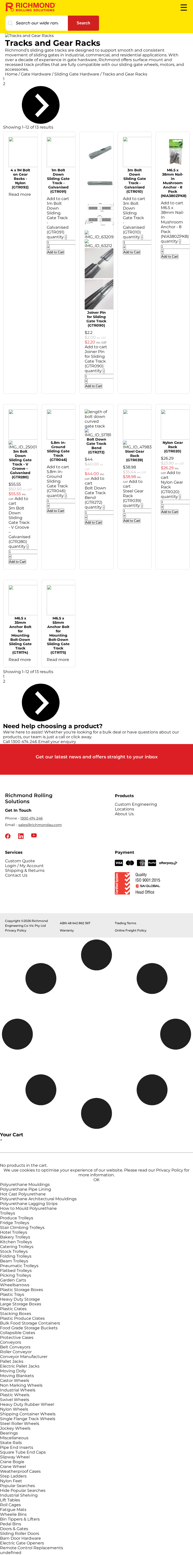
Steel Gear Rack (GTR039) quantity (133, 498)
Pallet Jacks (11, 1361)
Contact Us (16, 875)
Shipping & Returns (24, 870)
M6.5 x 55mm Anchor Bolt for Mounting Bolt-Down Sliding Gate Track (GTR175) (58, 635)
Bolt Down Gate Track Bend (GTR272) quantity (95, 498)
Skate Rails (11, 1442)
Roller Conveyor (16, 1351)
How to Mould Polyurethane (28, 1208)
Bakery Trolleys (15, 1237)
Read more (20, 194)
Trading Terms (125, 923)
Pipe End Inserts (16, 1447)
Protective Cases (16, 1337)
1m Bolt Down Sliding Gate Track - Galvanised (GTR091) (58, 181)
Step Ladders (13, 1476)
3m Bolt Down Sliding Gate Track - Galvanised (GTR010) (134, 181)
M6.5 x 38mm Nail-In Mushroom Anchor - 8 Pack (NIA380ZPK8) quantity (175, 224)
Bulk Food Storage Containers (30, 1323)
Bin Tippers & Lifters (20, 1519)
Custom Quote (20, 861)
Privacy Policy (15, 930)
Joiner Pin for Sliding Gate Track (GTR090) (96, 319)
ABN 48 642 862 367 (75, 923)
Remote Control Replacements (31, 1547)
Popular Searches (17, 1485)
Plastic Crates (13, 1308)
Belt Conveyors (15, 1347)
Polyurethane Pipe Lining (25, 1189)
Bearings (9, 1433)
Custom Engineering (136, 804)
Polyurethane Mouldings (25, 1184)
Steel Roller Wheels (19, 1423)
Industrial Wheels (17, 1390)
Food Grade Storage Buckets (29, 1328)
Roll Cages (10, 1504)
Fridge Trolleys (14, 1222)
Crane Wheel (13, 1466)
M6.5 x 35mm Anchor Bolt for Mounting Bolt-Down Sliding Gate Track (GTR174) (20, 635)
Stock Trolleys (14, 1251)
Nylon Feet (11, 1481)
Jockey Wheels (15, 1428)
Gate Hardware (36, 74)
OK (96, 1179)
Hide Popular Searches (22, 1490)
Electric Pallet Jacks (19, 1366)
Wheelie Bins (13, 1514)
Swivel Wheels (14, 1399)
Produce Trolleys (16, 1218)
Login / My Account (24, 865)
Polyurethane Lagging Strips (29, 1203)
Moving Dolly (13, 1371)
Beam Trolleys (14, 1261)
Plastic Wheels (14, 1394)
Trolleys (7, 1213)
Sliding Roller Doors (19, 1533)
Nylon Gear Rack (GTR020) (173, 446)
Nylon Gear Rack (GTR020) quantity (172, 489)
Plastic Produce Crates (22, 1318)
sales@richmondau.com (40, 825)
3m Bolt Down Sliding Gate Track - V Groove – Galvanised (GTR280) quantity (19, 527)
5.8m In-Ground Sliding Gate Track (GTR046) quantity (57, 483)
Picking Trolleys (15, 1275)
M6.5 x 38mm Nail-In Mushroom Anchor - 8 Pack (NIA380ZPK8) (173, 183)
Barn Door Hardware (20, 1538)
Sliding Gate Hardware (76, 74)
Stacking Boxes (15, 1313)
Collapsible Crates (17, 1332)
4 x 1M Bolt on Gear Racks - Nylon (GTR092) (20, 178)
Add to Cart (55, 252)
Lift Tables (10, 1500)
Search (83, 23)
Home (11, 74)
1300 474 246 (31, 818)
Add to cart (58, 198)
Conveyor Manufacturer (23, 1356)
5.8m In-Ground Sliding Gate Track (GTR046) (58, 451)
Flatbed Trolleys (16, 1270)
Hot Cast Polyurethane (23, 1194)
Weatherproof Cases (20, 1471)
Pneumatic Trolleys (19, 1265)
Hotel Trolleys (13, 1232)
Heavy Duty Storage (20, 1299)
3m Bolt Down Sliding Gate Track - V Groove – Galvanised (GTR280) (20, 464)
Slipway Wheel (15, 1457)
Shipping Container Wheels (28, 1414)
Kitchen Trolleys (16, 1241)
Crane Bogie (12, 1461)
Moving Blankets (17, 1375)
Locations (124, 809)
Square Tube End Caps (23, 1452)
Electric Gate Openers (22, 1543)
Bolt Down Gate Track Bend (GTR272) (96, 445)
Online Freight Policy (131, 930)
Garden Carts (13, 1280)
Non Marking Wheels (21, 1385)
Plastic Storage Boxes (21, 1289)
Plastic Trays (12, 1294)
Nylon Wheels (14, 1409)
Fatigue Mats (13, 1509)
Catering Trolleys (16, 1246)
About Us (124, 813)
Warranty (67, 930)
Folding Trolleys (15, 1256)
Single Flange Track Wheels (27, 1418)
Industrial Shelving (19, 1495)
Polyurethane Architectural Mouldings (38, 1198)
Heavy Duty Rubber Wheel (27, 1404)
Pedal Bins (10, 1524)
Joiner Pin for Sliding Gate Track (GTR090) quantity (95, 361)
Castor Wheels (14, 1380)
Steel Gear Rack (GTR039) (134, 455)
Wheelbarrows (14, 1284)
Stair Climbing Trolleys (22, 1227)
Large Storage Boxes (20, 1304)
